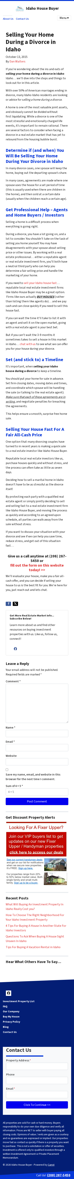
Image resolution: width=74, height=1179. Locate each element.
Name (10, 727)
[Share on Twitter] (15, 604)
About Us (8, 19)
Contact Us (22, 19)
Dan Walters (17, 61)
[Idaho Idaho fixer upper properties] (36, 853)
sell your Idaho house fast (40, 283)
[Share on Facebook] (8, 604)
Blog (6, 1027)
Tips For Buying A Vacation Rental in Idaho (33, 947)
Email (10, 742)
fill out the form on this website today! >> (37, 568)
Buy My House (11, 1016)
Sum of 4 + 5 (14, 786)
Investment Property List (19, 1001)
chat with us (28, 344)
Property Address (18, 1060)
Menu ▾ (64, 18)
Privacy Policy (11, 1022)
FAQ (5, 1006)
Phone (10, 1074)
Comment (13, 681)
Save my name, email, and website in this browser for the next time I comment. (33, 776)
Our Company (11, 1011)
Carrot (51, 1165)
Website (11, 756)
